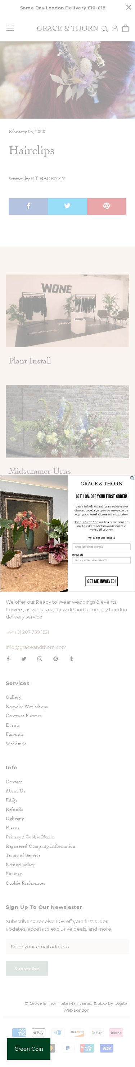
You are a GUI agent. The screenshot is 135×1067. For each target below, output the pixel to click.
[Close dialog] (132, 478)
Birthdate (77, 554)
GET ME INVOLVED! (101, 581)
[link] (101, 483)
